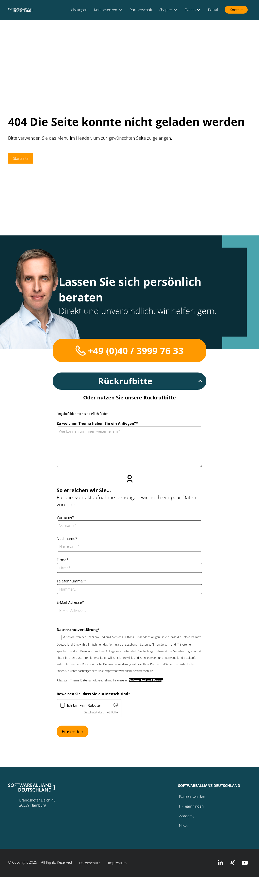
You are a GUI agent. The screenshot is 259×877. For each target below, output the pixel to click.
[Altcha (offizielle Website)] (116, 706)
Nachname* (67, 538)
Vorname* (65, 517)
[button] (129, 381)
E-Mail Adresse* (70, 602)
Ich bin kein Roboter (84, 705)
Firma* (62, 559)
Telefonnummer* (71, 581)
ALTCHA (112, 712)
